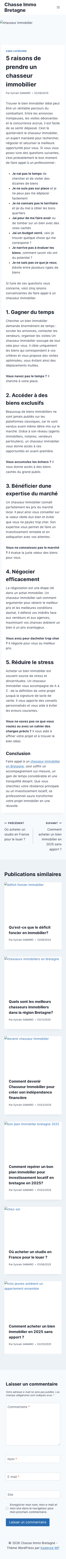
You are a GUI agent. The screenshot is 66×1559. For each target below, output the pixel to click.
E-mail (13, 1477)
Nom (12, 1459)
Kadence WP (50, 1548)
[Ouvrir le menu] (58, 7)
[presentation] (33, 901)
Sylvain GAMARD (20, 93)
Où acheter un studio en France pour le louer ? (16, 831)
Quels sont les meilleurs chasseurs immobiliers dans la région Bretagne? (31, 1007)
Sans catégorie (16, 51)
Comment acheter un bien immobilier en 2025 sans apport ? (50, 836)
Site (10, 1494)
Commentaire (19, 1407)
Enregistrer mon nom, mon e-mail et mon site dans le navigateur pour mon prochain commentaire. (33, 1508)
